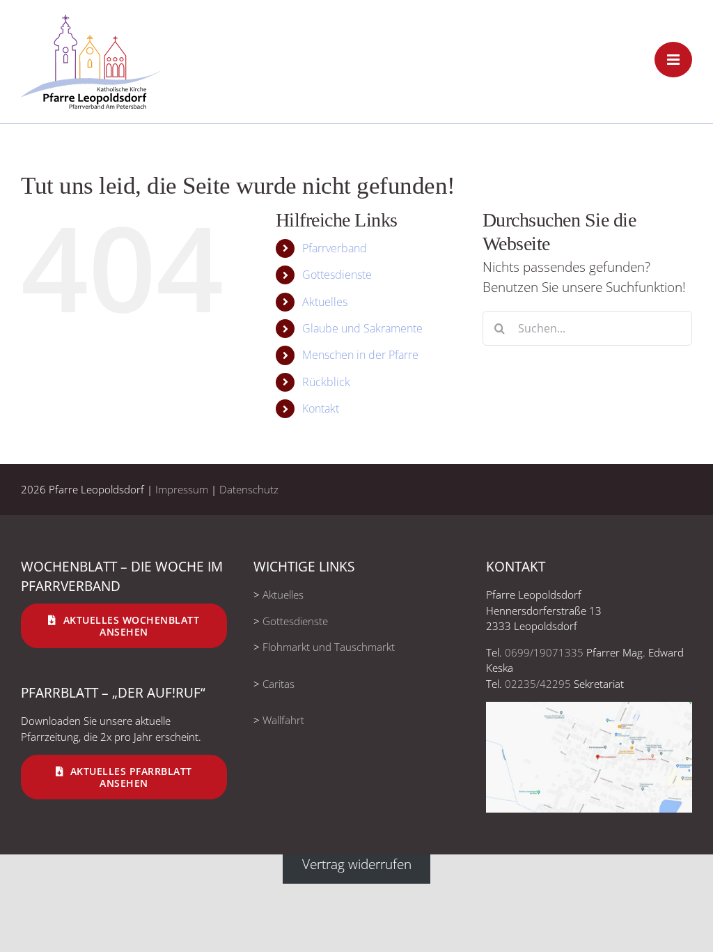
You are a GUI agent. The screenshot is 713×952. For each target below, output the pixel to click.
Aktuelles (324, 301)
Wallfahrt (283, 720)
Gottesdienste (337, 274)
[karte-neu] (589, 708)
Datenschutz (249, 489)
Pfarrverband (334, 248)
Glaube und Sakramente (362, 328)
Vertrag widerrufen (357, 864)
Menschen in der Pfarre (360, 354)
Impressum (181, 489)
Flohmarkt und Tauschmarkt (329, 647)
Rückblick (326, 382)
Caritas (279, 684)
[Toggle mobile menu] (673, 59)
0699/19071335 (544, 652)
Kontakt (320, 408)
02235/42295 (538, 684)
